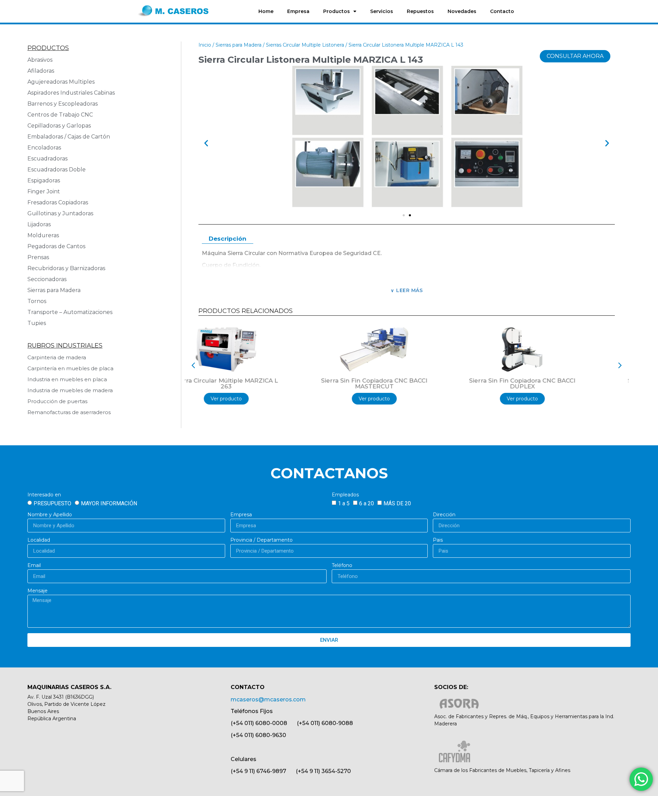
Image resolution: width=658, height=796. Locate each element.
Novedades (462, 11)
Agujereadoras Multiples (62, 82)
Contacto (502, 11)
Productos (336, 11)
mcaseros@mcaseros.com (268, 699)
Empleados (345, 495)
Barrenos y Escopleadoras (62, 103)
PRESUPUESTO (52, 503)
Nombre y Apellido (49, 515)
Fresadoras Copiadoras (57, 202)
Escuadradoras (47, 158)
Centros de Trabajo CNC (60, 114)
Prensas (38, 257)
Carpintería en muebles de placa (70, 368)
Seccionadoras (46, 279)
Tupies (36, 323)
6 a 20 (366, 503)
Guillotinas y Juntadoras (60, 213)
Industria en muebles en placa (67, 379)
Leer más (409, 290)
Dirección (444, 515)
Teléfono (342, 565)
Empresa (298, 11)
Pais (438, 540)
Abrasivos (39, 60)
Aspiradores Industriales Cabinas (71, 92)
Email (34, 565)
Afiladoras (40, 71)
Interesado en (44, 495)
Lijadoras (39, 224)
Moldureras (43, 235)
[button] (206, 143)
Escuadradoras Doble (56, 169)
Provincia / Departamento (261, 540)
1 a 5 (344, 503)
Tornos (36, 301)
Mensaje (37, 591)
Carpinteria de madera (56, 357)
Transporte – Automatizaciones (69, 312)
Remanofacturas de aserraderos (69, 412)
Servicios (381, 11)
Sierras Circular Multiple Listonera (305, 45)
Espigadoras (43, 180)
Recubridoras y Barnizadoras (66, 268)
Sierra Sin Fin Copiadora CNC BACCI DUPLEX (407, 383)
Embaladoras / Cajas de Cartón (68, 136)
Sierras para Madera (54, 290)
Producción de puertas (57, 401)
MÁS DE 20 (397, 503)
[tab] (227, 239)
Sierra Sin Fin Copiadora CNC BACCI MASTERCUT (259, 383)
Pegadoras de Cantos (56, 246)
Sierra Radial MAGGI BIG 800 (554, 380)
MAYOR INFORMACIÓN (109, 503)
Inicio (204, 45)
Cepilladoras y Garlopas (59, 125)
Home (265, 11)
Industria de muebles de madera (70, 390)
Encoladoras (44, 147)
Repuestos (420, 11)
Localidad (38, 540)
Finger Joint (43, 191)
